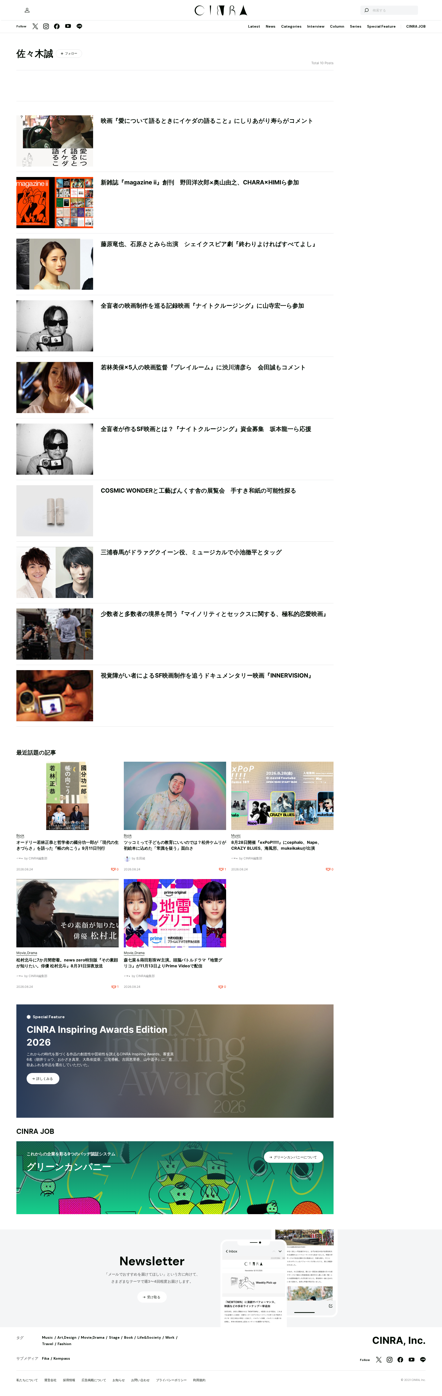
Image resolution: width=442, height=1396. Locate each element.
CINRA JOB (416, 26)
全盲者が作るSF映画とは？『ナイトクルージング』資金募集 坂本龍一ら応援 (206, 429)
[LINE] (79, 27)
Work (169, 1337)
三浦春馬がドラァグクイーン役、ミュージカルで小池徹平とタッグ (191, 552)
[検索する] (366, 10)
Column (337, 26)
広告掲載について (94, 1380)
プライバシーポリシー (171, 1380)
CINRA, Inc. (399, 1340)
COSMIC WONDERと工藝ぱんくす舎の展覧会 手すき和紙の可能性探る (198, 490)
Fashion (64, 1344)
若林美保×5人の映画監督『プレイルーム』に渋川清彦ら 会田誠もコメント (203, 367)
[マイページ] (27, 10)
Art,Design (66, 1337)
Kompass (61, 1358)
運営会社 (50, 1380)
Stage (114, 1337)
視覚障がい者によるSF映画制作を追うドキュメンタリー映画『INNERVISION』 (207, 675)
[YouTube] (68, 26)
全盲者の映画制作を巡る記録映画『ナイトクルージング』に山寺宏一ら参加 (202, 305)
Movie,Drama (92, 1337)
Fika (45, 1358)
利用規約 (199, 1380)
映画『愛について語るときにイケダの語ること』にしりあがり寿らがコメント (207, 120)
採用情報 (69, 1380)
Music (47, 1337)
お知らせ (119, 1380)
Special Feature (381, 26)
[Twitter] (35, 27)
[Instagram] (46, 27)
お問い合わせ (140, 1380)
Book (128, 1337)
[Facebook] (57, 27)
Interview (315, 26)
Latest (254, 26)
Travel (47, 1344)
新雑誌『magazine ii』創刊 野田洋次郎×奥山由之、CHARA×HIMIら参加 (200, 182)
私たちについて (27, 1380)
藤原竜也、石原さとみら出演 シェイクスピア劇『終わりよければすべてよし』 (209, 244)
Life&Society (149, 1337)
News (270, 26)
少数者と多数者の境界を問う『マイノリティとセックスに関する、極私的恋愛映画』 (215, 613)
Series (355, 26)
